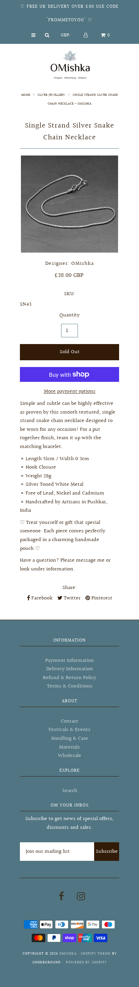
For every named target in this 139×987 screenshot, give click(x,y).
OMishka (68, 954)
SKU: (69, 294)
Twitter (71, 598)
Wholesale (69, 756)
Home (25, 94)
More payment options (69, 391)
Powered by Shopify (86, 962)
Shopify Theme (96, 954)
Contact (69, 721)
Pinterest (101, 598)
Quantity (69, 315)
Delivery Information (69, 669)
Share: (69, 588)
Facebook (41, 598)
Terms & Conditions (69, 686)
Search (69, 791)
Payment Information (69, 660)
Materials (69, 747)
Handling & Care (69, 738)
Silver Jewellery (51, 94)
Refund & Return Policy (69, 678)
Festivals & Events (69, 730)
